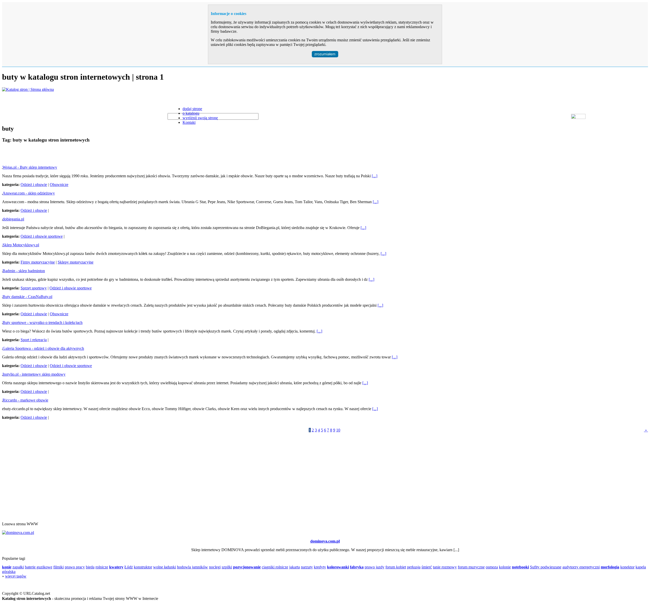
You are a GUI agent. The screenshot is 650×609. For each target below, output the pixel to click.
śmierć (426, 567)
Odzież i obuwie (34, 184)
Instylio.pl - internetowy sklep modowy (34, 374)
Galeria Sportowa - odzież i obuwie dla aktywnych (43, 348)
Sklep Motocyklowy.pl (21, 245)
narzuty (307, 567)
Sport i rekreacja (34, 340)
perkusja (413, 567)
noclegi (215, 567)
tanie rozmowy (445, 567)
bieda (90, 567)
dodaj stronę (192, 109)
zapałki (18, 567)
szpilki (227, 567)
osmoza (492, 567)
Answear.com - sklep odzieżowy (29, 193)
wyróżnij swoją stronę (200, 118)
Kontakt (189, 122)
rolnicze (101, 567)
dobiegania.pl (13, 219)
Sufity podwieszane (545, 567)
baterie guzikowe (38, 567)
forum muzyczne (471, 567)
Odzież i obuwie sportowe (42, 236)
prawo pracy (75, 567)
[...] (374, 176)
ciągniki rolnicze (275, 567)
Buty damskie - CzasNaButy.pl (27, 296)
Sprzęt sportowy (34, 288)
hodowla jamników (192, 567)
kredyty (320, 567)
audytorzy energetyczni (581, 567)
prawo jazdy (374, 567)
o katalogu (191, 113)
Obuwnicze (59, 184)
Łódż (128, 567)
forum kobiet (395, 567)
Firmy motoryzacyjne (38, 262)
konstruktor (143, 567)
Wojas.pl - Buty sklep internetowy (30, 167)
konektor (627, 567)
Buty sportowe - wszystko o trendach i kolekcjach (43, 322)
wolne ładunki (164, 567)
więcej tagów (15, 576)
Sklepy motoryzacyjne (75, 262)
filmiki (58, 567)
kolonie (505, 567)
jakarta (294, 567)
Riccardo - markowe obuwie (25, 400)
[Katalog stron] (28, 89)
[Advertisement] (61, 155)
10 (338, 430)
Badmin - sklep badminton (24, 271)
